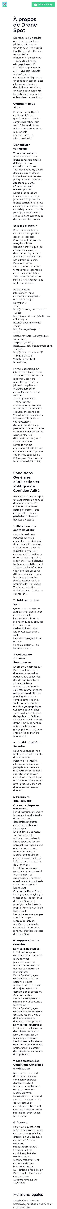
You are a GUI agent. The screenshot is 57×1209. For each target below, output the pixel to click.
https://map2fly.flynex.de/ (27, 322)
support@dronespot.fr (25, 1146)
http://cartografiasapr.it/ (26, 329)
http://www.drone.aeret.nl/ (28, 352)
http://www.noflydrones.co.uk (29, 309)
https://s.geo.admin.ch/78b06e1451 (32, 316)
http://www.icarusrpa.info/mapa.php (33, 346)
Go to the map (45, 4)
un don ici (25, 138)
